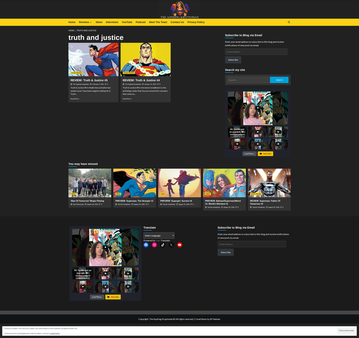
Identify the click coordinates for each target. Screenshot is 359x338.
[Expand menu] (90, 22)
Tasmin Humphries (124, 204)
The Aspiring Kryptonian (81, 84)
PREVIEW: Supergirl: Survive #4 (176, 201)
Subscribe (233, 59)
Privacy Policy (196, 22)
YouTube (127, 22)
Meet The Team (158, 22)
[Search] (289, 22)
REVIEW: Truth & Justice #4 (141, 80)
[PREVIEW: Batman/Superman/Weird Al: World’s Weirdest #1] (224, 183)
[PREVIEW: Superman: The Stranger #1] (134, 183)
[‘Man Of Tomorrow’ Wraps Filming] (89, 183)
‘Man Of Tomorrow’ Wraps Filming (87, 201)
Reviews (84, 22)
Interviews (112, 22)
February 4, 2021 (98, 84)
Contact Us (177, 22)
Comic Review (76, 73)
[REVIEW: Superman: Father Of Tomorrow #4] (269, 183)
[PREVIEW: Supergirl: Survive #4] (179, 183)
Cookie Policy (55, 333)
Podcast (141, 22)
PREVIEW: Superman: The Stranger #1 (134, 201)
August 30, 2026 (92, 204)
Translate (165, 240)
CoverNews (201, 319)
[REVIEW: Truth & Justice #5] (93, 59)
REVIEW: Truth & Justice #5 (89, 80)
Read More (75, 99)
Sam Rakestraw (78, 204)
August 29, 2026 (139, 204)
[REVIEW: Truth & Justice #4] (146, 59)
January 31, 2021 (150, 84)
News (99, 22)
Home (71, 22)
